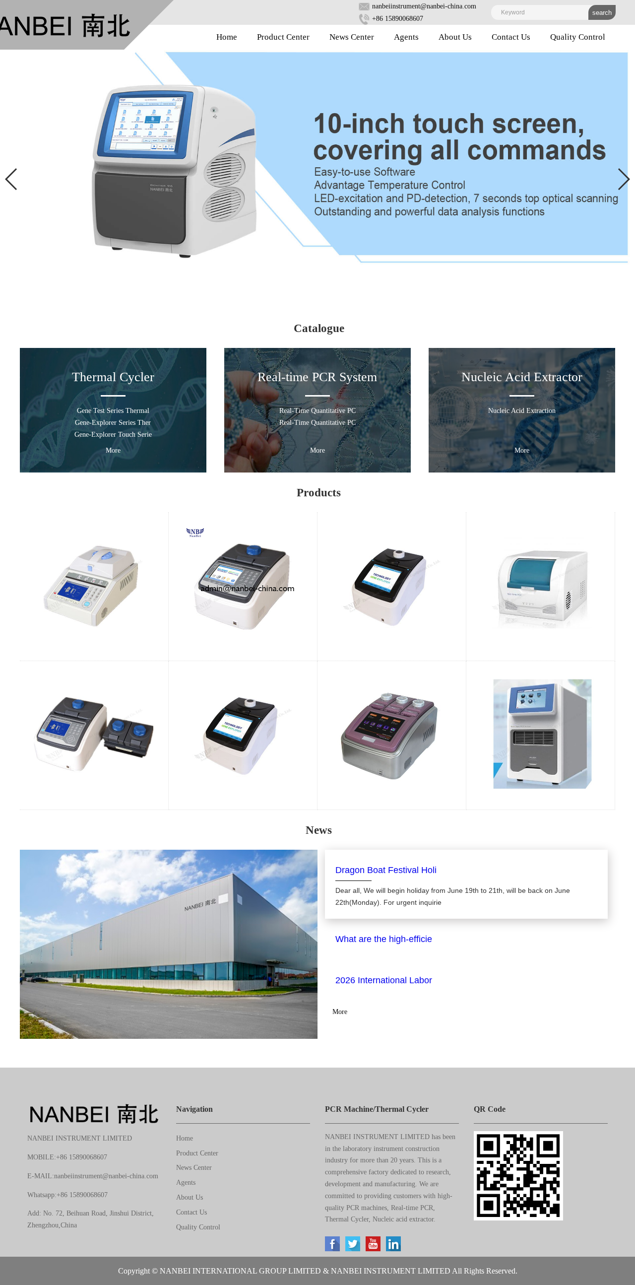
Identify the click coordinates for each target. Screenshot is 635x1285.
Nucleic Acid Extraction (522, 410)
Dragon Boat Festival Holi (386, 870)
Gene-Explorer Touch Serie (113, 434)
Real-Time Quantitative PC (317, 410)
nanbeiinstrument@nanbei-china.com (423, 6)
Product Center (283, 37)
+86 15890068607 (396, 18)
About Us (455, 37)
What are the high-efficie (383, 939)
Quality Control (577, 37)
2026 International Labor (383, 980)
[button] (11, 179)
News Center (351, 37)
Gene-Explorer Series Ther (113, 422)
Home (226, 37)
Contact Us (511, 37)
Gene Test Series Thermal (113, 410)
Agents (406, 37)
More (113, 450)
